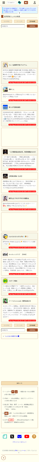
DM (16, 450)
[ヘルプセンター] (34, 436)
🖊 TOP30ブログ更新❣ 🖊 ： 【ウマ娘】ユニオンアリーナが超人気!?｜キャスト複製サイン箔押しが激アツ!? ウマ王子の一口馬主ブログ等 (20, 10)
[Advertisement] (19, 44)
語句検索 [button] (32, 21)
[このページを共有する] (3, 458)
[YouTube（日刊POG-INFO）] (26, 436)
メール (23, 450)
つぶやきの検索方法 (11, 336)
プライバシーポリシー (19, 442)
